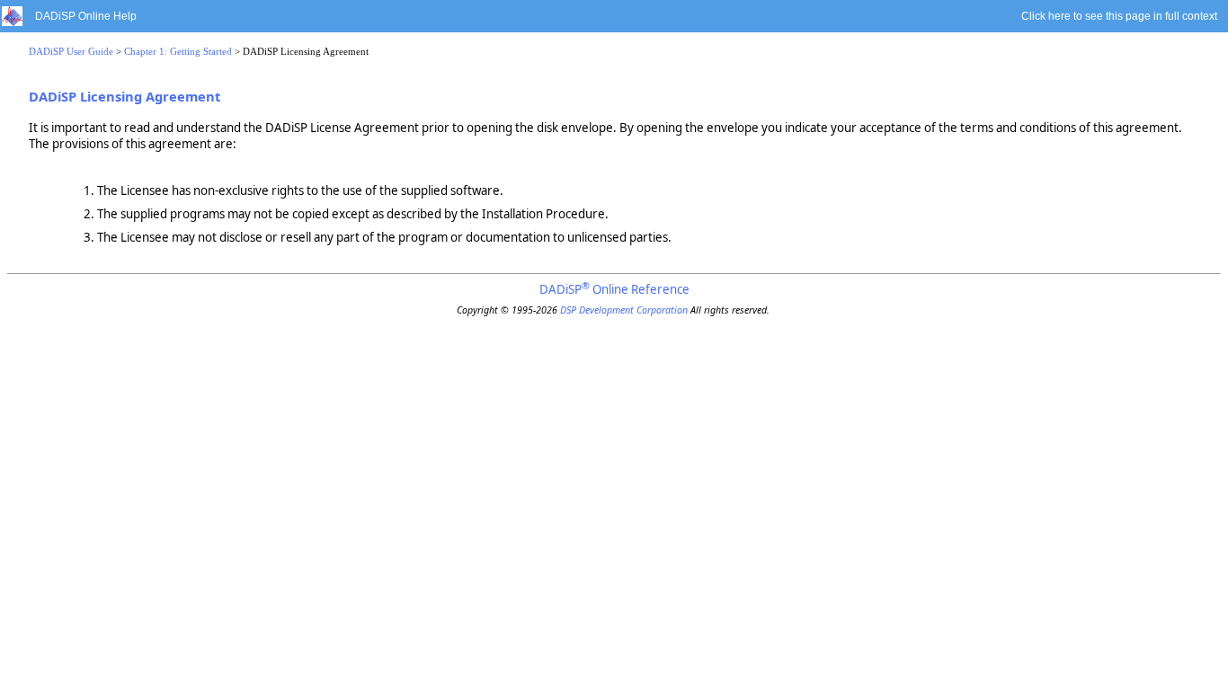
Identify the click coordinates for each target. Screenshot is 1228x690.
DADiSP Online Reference (614, 289)
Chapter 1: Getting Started (178, 52)
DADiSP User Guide (71, 52)
